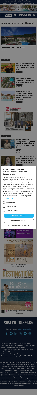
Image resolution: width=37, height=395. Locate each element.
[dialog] (18, 197)
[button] (18, 225)
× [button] (33, 168)
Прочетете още (8, 198)
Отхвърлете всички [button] (19, 221)
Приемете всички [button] (18, 216)
